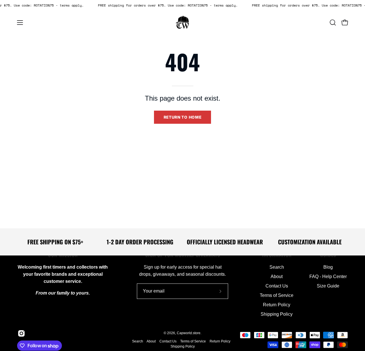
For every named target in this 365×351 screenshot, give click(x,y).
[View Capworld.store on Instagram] (20, 333)
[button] (333, 23)
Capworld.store (188, 333)
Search (276, 267)
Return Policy (276, 304)
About (277, 276)
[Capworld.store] (182, 22)
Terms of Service (276, 295)
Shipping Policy (277, 314)
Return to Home (183, 117)
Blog (328, 267)
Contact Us (276, 285)
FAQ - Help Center (328, 276)
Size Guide (328, 285)
